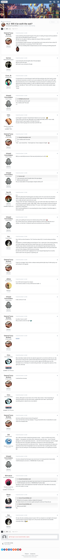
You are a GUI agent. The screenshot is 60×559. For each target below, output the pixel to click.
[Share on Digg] (9, 550)
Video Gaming (32, 25)
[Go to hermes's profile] (8, 64)
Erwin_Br (8, 76)
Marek (8, 495)
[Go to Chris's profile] (8, 361)
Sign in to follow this (6, 21)
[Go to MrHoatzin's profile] (8, 482)
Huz (8, 236)
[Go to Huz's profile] (8, 243)
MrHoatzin (8, 476)
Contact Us (32, 553)
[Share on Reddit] (13, 550)
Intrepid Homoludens (8, 96)
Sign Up (52, 5)
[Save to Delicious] (11, 550)
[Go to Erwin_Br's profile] (8, 82)
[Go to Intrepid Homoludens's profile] (8, 104)
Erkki (8, 115)
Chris (8, 355)
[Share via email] (18, 550)
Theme (26, 553)
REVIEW (17, 338)
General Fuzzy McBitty (13, 25)
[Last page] (10, 29)
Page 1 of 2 (14, 28)
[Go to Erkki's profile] (8, 121)
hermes (8, 58)
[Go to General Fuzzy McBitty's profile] (3, 25)
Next (7, 28)
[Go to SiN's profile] (8, 441)
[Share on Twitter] (2, 550)
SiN (8, 435)
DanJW (8, 192)
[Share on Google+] (7, 550)
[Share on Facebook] (4, 550)
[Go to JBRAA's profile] (8, 285)
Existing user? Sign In (42, 5)
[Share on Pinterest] (20, 550)
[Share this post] (57, 33)
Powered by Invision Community (30, 556)
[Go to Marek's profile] (8, 501)
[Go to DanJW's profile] (8, 199)
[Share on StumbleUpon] (16, 550)
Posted (21, 33)
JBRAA (8, 279)
